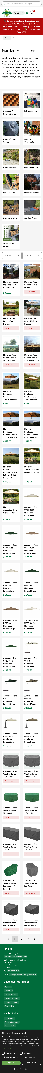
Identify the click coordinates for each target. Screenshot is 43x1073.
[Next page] (34, 939)
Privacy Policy (10, 1018)
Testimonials (9, 1006)
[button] (21, 1069)
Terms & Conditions (12, 1022)
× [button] (40, 1032)
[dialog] (21, 1051)
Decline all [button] (31, 1063)
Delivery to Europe (11, 1002)
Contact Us (9, 991)
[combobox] (12, 255)
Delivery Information (12, 998)
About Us (8, 987)
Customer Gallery (11, 995)
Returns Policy (10, 1026)
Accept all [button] (11, 1063)
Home (6, 38)
